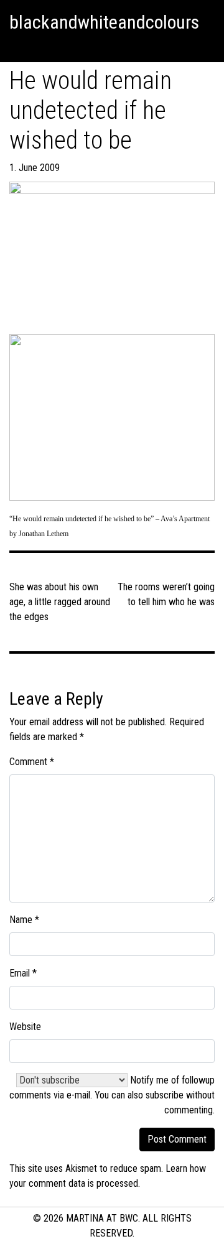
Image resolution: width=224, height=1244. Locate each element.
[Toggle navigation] (15, 46)
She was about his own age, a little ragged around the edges (59, 602)
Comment (31, 762)
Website (25, 1027)
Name (24, 920)
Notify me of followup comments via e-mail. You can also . (112, 1095)
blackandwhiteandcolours (104, 22)
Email (23, 973)
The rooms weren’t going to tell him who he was (166, 594)
